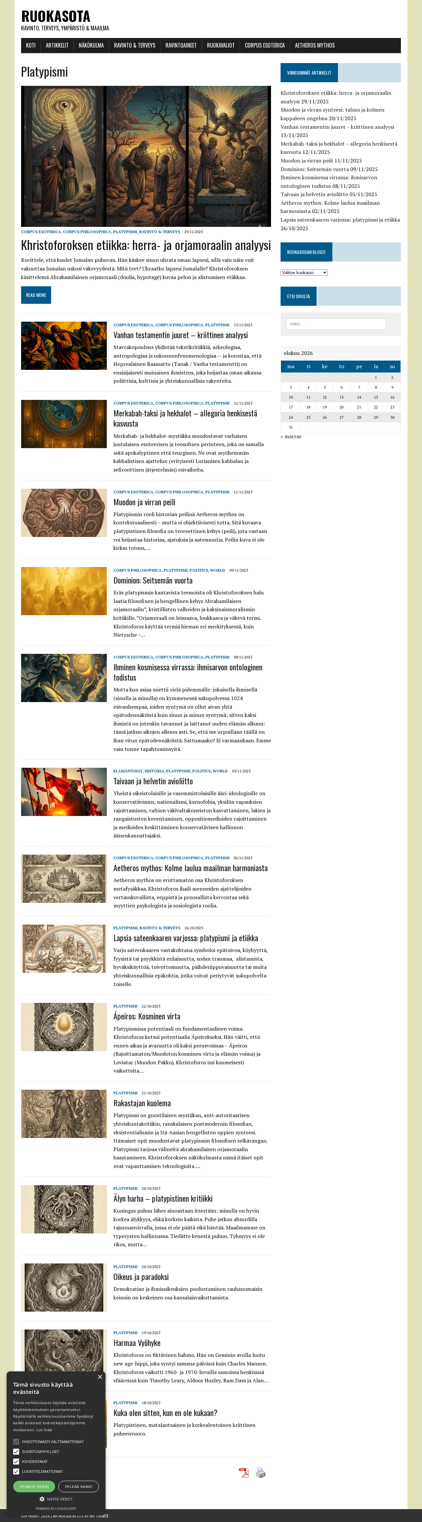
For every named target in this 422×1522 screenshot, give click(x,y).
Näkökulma (91, 45)
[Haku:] (336, 323)
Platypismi (125, 231)
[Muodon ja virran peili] (64, 532)
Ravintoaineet (181, 45)
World (217, 570)
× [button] (99, 1377)
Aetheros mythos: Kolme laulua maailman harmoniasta (190, 867)
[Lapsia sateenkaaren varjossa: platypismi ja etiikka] (64, 968)
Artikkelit (57, 45)
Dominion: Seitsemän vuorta (153, 580)
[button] (16, 1441)
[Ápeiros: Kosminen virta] (64, 1046)
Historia (154, 770)
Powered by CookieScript (56, 1508)
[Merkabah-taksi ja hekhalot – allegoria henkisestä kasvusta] (64, 443)
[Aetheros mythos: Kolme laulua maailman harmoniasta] (64, 898)
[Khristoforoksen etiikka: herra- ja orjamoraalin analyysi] (146, 222)
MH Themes (99, 1515)
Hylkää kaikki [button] (78, 1486)
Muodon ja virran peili (144, 502)
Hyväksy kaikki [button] (34, 1486)
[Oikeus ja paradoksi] (64, 1307)
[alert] (56, 1443)
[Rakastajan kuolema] (64, 1133)
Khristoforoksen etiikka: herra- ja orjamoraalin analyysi (146, 244)
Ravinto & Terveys (134, 45)
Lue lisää (44, 1429)
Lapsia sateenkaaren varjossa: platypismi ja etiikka (185, 937)
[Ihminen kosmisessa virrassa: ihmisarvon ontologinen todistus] (64, 697)
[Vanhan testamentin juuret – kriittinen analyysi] (64, 365)
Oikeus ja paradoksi (141, 1276)
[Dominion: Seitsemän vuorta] (64, 610)
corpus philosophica (87, 231)
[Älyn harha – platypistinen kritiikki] (64, 1228)
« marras (291, 436)
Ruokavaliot (221, 45)
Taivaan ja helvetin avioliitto (153, 781)
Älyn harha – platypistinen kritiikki (163, 1198)
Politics (199, 570)
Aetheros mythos (315, 45)
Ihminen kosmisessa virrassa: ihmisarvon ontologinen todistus (187, 672)
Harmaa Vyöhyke (137, 1342)
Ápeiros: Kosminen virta (146, 1016)
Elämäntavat (128, 770)
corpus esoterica (41, 231)
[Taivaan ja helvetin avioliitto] (64, 811)
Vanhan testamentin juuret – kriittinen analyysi (180, 334)
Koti (31, 45)
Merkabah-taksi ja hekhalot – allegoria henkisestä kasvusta (185, 418)
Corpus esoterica (265, 45)
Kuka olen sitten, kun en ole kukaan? (165, 1412)
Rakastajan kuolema (142, 1103)
